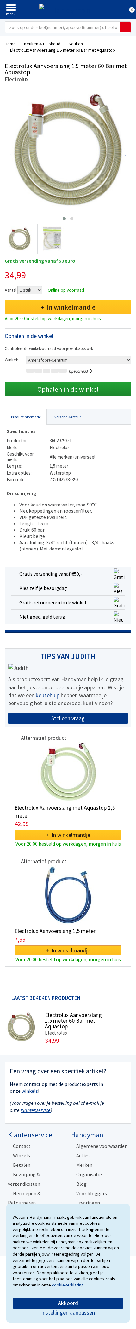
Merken (84, 1165)
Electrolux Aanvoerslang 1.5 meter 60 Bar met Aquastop (73, 1020)
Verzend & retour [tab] (67, 416)
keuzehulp (47, 695)
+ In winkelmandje (68, 307)
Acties (83, 1155)
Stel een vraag (68, 718)
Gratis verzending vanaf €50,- (50, 574)
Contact (22, 1146)
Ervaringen (88, 1203)
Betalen (21, 1165)
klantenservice (36, 1110)
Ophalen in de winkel (68, 389)
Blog (81, 1184)
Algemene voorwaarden (101, 1146)
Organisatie (89, 1174)
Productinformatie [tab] (26, 416)
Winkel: (11, 359)
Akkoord (68, 1303)
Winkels (21, 1155)
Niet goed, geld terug (42, 616)
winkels (30, 1091)
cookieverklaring (68, 1285)
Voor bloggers (91, 1193)
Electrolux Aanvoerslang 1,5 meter (55, 930)
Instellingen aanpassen (68, 1312)
